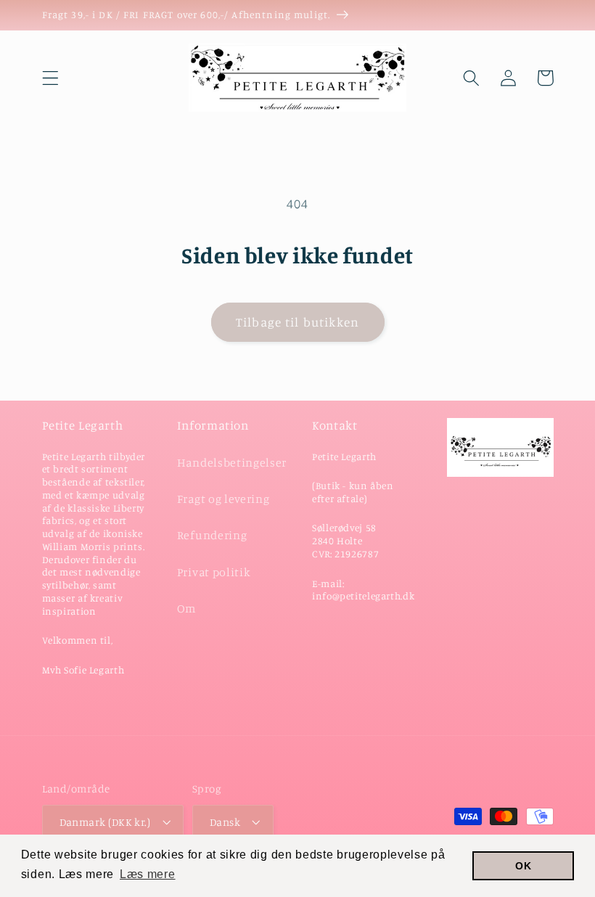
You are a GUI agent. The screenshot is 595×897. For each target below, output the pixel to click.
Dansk (225, 822)
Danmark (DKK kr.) (105, 822)
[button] (50, 78)
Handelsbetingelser (232, 462)
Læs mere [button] (148, 874)
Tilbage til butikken (297, 321)
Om (186, 608)
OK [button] (523, 866)
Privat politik (214, 572)
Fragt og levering (223, 498)
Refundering (212, 535)
